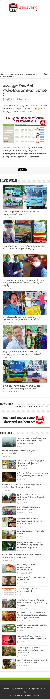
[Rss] (25, 692)
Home (4, 74)
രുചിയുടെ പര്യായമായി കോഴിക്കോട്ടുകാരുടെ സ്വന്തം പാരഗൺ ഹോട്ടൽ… (29, 521)
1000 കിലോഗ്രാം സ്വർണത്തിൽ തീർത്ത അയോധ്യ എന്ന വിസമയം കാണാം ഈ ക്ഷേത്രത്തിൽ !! (32, 615)
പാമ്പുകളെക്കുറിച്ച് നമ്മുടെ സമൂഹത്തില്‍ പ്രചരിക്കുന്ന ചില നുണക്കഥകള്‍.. (30, 650)
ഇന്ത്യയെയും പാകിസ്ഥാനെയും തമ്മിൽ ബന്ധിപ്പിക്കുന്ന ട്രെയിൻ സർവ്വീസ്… (31, 497)
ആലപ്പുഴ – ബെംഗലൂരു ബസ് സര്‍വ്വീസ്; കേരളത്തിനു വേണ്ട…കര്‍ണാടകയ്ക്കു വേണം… (31, 544)
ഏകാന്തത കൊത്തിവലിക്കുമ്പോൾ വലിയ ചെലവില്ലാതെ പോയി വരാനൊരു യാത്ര (31, 440)
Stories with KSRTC (16, 74)
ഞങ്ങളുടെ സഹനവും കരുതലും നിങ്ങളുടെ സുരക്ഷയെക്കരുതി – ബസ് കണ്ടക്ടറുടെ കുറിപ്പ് (24, 282)
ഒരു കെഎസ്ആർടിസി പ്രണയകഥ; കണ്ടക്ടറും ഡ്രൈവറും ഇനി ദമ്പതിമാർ (22, 352)
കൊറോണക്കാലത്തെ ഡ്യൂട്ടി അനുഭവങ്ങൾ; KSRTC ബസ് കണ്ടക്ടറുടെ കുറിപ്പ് (25, 247)
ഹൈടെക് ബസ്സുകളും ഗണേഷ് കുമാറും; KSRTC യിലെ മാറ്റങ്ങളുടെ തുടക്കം (23, 387)
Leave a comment (25, 99)
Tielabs (43, 689)
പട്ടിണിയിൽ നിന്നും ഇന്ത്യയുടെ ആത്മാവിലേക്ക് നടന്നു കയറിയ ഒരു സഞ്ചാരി (32, 602)
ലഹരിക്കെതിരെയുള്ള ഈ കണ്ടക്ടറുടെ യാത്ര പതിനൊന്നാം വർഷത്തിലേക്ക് (22, 318)
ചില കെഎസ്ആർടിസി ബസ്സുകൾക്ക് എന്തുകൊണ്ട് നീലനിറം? (21, 212)
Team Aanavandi (21, 689)
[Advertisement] (25, 40)
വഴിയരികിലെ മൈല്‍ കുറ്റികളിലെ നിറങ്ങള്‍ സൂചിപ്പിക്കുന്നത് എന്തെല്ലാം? (31, 463)
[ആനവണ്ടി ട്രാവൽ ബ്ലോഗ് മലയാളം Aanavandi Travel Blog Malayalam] (25, 7)
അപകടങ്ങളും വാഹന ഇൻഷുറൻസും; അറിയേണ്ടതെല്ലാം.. (26, 567)
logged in (29, 406)
